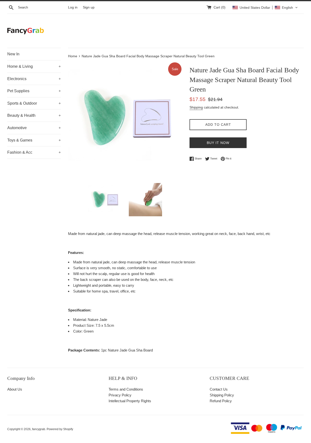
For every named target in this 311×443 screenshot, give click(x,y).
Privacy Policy (120, 395)
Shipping (196, 107)
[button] (265, 7)
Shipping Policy (222, 395)
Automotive (34, 128)
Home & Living (34, 66)
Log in (73, 7)
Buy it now (218, 143)
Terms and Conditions (126, 389)
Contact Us (219, 389)
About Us (14, 389)
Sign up (89, 7)
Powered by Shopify (60, 429)
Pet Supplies (34, 91)
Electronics (34, 79)
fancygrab (38, 429)
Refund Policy (221, 401)
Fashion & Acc (34, 152)
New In (13, 54)
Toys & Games (34, 140)
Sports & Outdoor (34, 103)
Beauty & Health (34, 115)
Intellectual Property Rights (130, 401)
